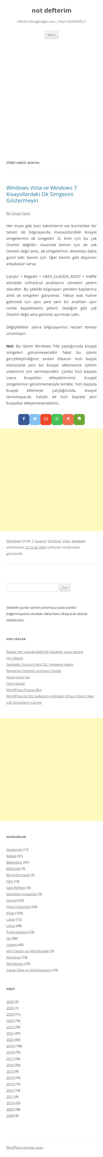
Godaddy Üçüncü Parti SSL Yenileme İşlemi (39, 664)
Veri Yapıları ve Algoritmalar (27, 951)
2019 (10, 1046)
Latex (10, 919)
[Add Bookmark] (68, 419)
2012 (10, 1090)
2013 (10, 1084)
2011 (10, 1096)
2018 (10, 1052)
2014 (10, 1077)
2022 (10, 1027)
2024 (10, 1014)
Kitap (10, 913)
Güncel (11, 900)
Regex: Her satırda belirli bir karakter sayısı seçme (44, 651)
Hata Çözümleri (18, 906)
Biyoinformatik (18, 875)
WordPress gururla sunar (24, 1147)
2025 (10, 1008)
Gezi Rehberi (16, 887)
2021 (10, 1033)
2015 (10, 1071)
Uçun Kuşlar (15, 683)
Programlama (17, 932)
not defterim (52, 10)
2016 (10, 1065)
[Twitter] (34, 419)
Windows (13, 541)
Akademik (14, 849)
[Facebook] (23, 419)
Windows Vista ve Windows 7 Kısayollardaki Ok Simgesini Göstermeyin (41, 194)
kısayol (40, 541)
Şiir (8, 938)
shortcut (54, 541)
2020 (10, 1039)
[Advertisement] (51, 92)
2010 (10, 1103)
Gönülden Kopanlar (21, 894)
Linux (10, 925)
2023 (10, 1020)
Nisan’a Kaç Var (18, 677)
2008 (10, 1115)
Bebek (11, 856)
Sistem (11, 944)
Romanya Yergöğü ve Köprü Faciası (33, 670)
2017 (10, 1058)
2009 (10, 1109)
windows (79, 541)
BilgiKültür (14, 862)
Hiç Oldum (14, 658)
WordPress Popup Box (24, 689)
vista (66, 541)
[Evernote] (79, 419)
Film (9, 881)
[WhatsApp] (57, 419)
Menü (51, 35)
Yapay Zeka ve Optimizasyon (28, 970)
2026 (10, 1001)
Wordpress (15, 963)
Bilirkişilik (13, 868)
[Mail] (46, 419)
